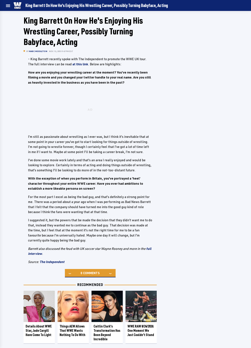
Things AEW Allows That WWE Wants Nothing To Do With (72, 330)
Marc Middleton (38, 51)
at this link (80, 64)
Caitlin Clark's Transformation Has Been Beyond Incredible (107, 332)
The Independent (52, 262)
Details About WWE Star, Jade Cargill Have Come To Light (39, 330)
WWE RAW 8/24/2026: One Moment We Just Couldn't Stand (141, 330)
